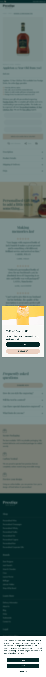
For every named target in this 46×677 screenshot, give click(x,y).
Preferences (23, 671)
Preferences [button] (20, 653)
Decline (23, 666)
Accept (23, 660)
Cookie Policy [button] (12, 651)
